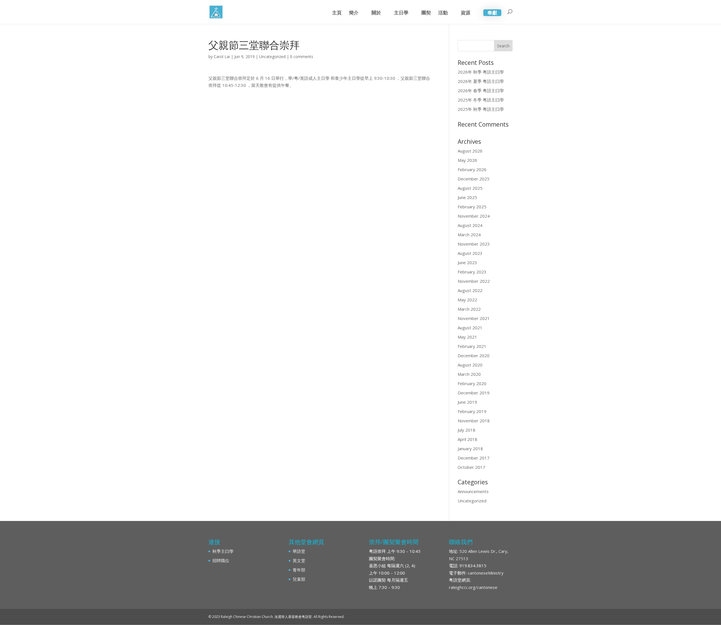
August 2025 (470, 188)
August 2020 (470, 365)
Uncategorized (272, 56)
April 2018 (467, 439)
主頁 (337, 13)
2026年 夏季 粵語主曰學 (481, 81)
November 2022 (474, 281)
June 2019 (467, 402)
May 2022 (467, 299)
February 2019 (472, 411)
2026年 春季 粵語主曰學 (481, 90)
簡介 (354, 13)
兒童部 (299, 579)
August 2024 (470, 225)
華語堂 (299, 551)
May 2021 (467, 337)
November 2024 (474, 216)
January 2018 (470, 448)
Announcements (473, 491)
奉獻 (492, 12)
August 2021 (470, 327)
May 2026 (467, 160)
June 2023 (467, 262)
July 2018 (466, 430)
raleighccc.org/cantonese (473, 587)
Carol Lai (222, 56)
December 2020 (473, 355)
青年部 (299, 570)
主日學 (401, 13)
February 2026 (472, 169)
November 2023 (474, 244)
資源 (465, 13)
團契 (426, 13)
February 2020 (472, 383)
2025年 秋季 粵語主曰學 (481, 109)
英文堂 (299, 560)
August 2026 (470, 151)
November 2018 (474, 420)
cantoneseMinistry (486, 573)
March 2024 (469, 234)
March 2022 (469, 309)
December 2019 (473, 393)
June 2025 (467, 197)
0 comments (301, 56)
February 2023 (472, 272)
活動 (443, 13)
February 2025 (472, 206)
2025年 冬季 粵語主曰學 (481, 100)
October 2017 (471, 467)
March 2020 (469, 374)
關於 (376, 13)
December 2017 (473, 458)
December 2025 (473, 179)
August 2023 (470, 253)
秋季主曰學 (222, 551)
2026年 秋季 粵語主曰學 (481, 72)
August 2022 (470, 290)
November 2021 (474, 318)
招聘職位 (220, 560)
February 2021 (472, 346)
